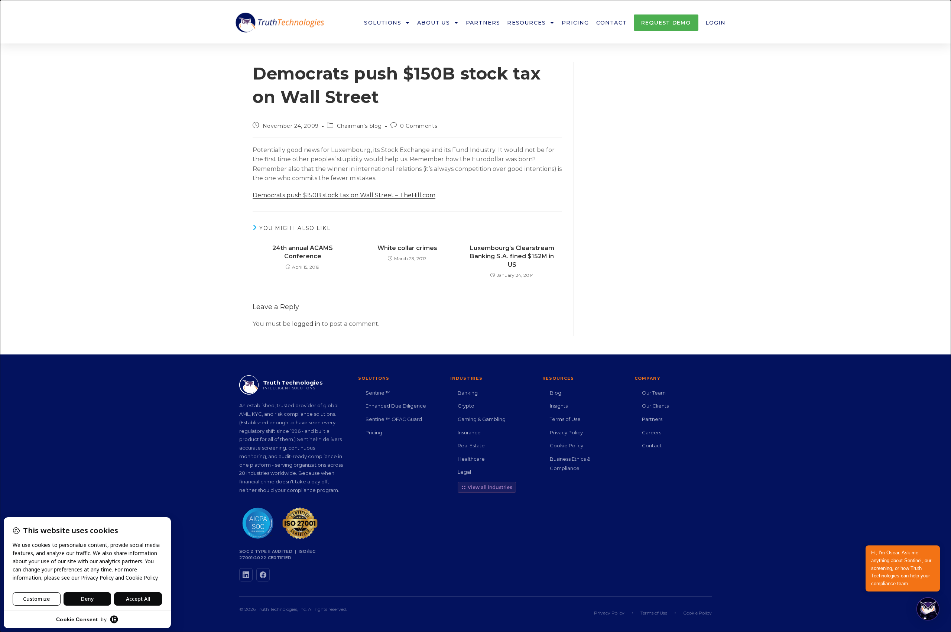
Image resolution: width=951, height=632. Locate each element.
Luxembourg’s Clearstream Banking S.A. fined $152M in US (512, 256)
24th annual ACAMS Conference (302, 252)
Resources (526, 22)
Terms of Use (565, 419)
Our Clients (655, 406)
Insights (559, 406)
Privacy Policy (566, 432)
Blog (555, 393)
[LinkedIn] (246, 574)
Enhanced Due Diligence (396, 406)
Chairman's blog (359, 126)
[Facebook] (263, 574)
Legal (464, 472)
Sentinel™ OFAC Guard (394, 419)
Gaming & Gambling (482, 419)
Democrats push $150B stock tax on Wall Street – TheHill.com (344, 195)
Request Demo (666, 22)
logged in (306, 323)
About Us (433, 22)
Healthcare (471, 459)
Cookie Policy (566, 445)
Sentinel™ (378, 393)
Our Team (654, 393)
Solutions (382, 22)
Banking (468, 393)
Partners (483, 22)
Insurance (469, 432)
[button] (928, 609)
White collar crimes (407, 248)
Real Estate (471, 445)
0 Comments (418, 126)
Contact (611, 22)
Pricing (575, 22)
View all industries (490, 487)
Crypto (466, 406)
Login (715, 22)
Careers (651, 432)
